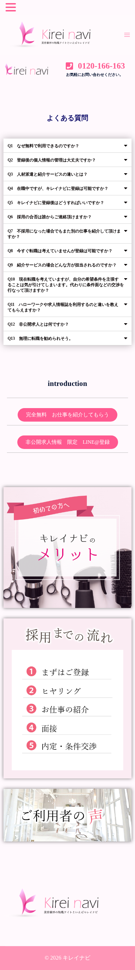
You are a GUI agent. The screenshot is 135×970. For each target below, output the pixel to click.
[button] (67, 415)
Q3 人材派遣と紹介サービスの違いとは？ (48, 174)
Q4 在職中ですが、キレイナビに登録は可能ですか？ (58, 188)
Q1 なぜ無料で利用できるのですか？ (43, 145)
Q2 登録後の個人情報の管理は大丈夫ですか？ (52, 160)
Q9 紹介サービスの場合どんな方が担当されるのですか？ (62, 265)
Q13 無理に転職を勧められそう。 (40, 338)
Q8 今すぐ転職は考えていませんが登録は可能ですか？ (60, 250)
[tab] (67, 146)
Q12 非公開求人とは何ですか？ (38, 324)
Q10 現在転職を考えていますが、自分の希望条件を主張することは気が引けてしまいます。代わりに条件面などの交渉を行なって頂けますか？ (66, 285)
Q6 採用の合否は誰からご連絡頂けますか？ (50, 216)
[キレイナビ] (59, 34)
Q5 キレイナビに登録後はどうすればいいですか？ (56, 202)
